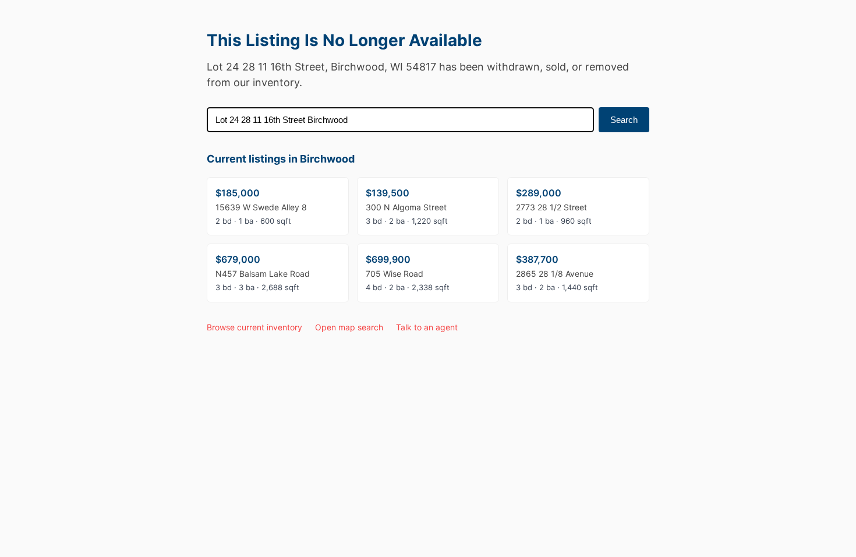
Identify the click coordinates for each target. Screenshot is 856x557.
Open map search (349, 327)
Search (624, 120)
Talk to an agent (427, 327)
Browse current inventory (254, 327)
